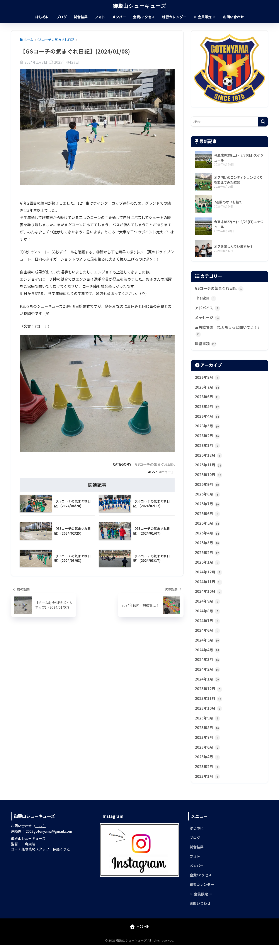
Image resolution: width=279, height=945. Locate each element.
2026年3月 (207, 425)
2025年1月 (206, 562)
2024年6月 (206, 630)
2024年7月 (206, 620)
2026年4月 (207, 416)
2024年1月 (207, 679)
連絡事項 (205, 343)
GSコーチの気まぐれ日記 (155, 464)
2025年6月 (206, 513)
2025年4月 (207, 533)
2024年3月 (207, 659)
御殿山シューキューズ (139, 6)
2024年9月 (206, 601)
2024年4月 (207, 649)
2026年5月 (207, 406)
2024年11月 (208, 581)
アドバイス (206, 307)
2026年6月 (207, 396)
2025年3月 (207, 542)
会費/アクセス (144, 16)
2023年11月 (208, 698)
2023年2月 (206, 766)
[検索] (263, 121)
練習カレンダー (174, 16)
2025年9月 (207, 484)
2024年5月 (207, 640)
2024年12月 (207, 571)
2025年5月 (207, 523)
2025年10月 (208, 474)
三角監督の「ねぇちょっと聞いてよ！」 (228, 330)
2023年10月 (207, 708)
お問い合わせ (233, 16)
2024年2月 (207, 669)
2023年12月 (207, 688)
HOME (142, 926)
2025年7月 (207, 503)
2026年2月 (207, 435)
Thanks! (204, 298)
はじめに (42, 16)
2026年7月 (207, 387)
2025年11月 (208, 464)
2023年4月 (206, 756)
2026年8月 (206, 377)
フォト (100, 16)
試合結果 (81, 16)
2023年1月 (206, 776)
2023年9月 (206, 718)
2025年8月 (206, 494)
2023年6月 (206, 747)
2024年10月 (207, 591)
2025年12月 (207, 455)
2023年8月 (207, 727)
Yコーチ (168, 472)
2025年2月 (207, 552)
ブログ (61, 16)
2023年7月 (206, 737)
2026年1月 (206, 445)
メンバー (119, 16)
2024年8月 (206, 610)
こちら (40, 825)
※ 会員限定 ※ (204, 16)
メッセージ (207, 317)
